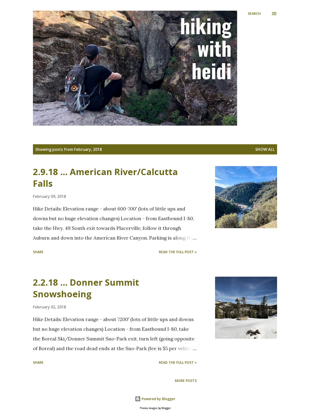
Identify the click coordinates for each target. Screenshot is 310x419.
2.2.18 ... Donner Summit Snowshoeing (86, 288)
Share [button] (38, 252)
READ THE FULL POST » (178, 252)
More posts (186, 380)
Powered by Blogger (158, 398)
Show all (265, 149)
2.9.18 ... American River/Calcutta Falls (105, 177)
